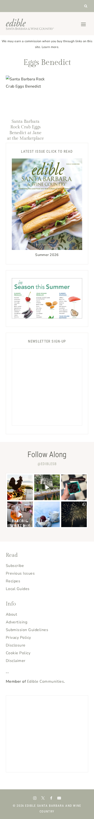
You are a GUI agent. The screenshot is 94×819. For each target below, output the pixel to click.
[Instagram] (34, 797)
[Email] (59, 797)
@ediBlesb (47, 464)
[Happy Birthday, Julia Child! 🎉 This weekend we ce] (47, 487)
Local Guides (18, 589)
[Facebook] (50, 797)
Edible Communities (45, 681)
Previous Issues (20, 573)
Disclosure (16, 645)
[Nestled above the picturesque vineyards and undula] (20, 487)
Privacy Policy (18, 637)
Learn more (50, 47)
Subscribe (15, 565)
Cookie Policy (18, 653)
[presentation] (25, 95)
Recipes (13, 581)
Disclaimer (16, 660)
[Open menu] (83, 24)
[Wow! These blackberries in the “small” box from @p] (74, 487)
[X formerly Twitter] (42, 797)
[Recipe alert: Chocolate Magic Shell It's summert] (47, 514)
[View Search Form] (85, 6)
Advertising (16, 622)
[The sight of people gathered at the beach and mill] (74, 514)
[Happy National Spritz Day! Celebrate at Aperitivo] (20, 514)
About (11, 614)
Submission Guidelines (27, 630)
